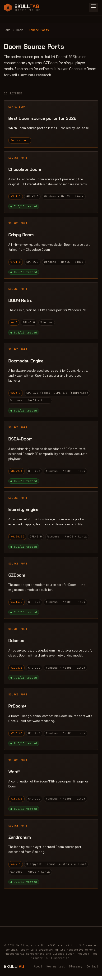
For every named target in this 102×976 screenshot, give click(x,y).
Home (7, 30)
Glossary (75, 966)
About (38, 966)
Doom (19, 30)
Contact (92, 966)
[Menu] (93, 7)
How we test (55, 966)
